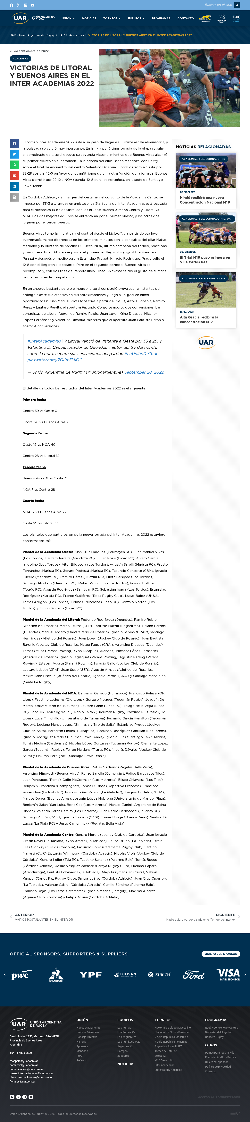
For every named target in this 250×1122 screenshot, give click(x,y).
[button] (237, 5)
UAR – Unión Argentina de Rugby (32, 35)
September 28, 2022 (144, 372)
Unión (82, 1020)
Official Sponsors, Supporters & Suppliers (69, 953)
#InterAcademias (44, 341)
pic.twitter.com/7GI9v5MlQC (55, 360)
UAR (62, 35)
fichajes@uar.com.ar (22, 1081)
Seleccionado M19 (212, 158)
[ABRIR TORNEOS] (119, 18)
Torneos (163, 1020)
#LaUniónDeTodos (142, 353)
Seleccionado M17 (212, 278)
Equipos (125, 1020)
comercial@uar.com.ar (24, 1065)
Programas (216, 1020)
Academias (76, 35)
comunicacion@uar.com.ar (26, 1069)
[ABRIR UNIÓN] (73, 18)
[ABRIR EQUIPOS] (143, 18)
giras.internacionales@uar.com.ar (31, 1077)
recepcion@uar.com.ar (24, 1061)
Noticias (125, 1064)
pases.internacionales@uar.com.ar (31, 1073)
